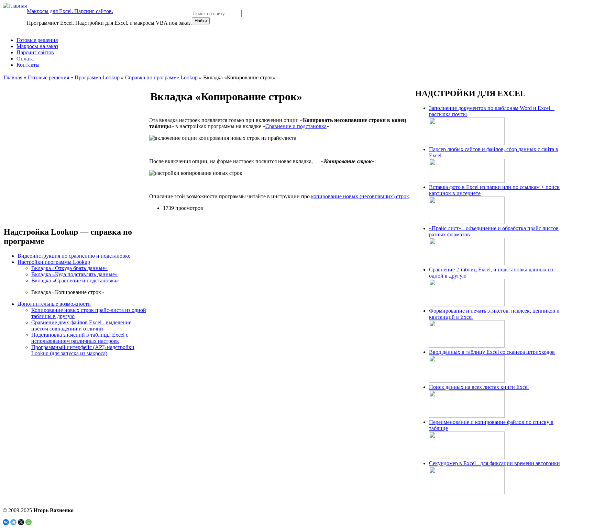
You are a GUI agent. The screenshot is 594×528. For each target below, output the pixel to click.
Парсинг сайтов (35, 52)
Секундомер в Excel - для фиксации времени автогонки (494, 463)
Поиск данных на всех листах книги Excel (479, 387)
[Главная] (15, 6)
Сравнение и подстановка (296, 126)
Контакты (28, 65)
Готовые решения (37, 40)
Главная (13, 77)
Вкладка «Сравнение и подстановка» (75, 280)
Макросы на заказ (37, 46)
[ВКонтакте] (6, 522)
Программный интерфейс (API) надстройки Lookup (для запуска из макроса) (82, 350)
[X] (21, 522)
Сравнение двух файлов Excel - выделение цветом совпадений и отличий (81, 325)
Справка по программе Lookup (161, 77)
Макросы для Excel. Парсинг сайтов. (70, 11)
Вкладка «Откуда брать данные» (69, 268)
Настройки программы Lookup (54, 262)
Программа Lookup (97, 77)
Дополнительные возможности (54, 304)
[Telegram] (13, 522)
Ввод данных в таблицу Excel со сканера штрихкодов (492, 352)
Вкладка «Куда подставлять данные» (74, 274)
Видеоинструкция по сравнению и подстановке (74, 256)
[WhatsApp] (28, 522)
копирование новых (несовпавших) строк (360, 196)
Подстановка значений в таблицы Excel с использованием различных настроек (79, 338)
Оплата (25, 58)
